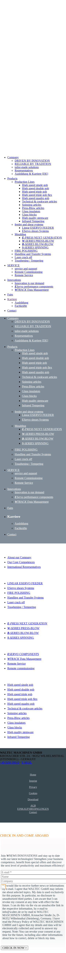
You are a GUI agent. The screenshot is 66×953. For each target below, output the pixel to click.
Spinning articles (17, 713)
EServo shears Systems (20, 588)
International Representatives (24, 566)
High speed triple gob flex (22, 699)
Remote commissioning (20, 668)
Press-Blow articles (18, 717)
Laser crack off (16, 602)
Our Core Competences (21, 562)
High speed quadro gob (20, 703)
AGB (33, 805)
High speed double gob (20, 689)
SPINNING (20, 637)
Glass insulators (16, 722)
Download (33, 799)
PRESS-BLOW (23, 628)
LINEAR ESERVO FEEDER (25, 583)
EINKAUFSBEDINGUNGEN (33, 808)
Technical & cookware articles (24, 708)
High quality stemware (20, 732)
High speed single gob (20, 684)
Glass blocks (14, 727)
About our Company (19, 557)
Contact (33, 812)
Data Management (24, 658)
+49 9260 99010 (9, 762)
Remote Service (16, 663)
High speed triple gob (19, 694)
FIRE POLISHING (18, 592)
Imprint (33, 780)
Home (33, 774)
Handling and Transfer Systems (25, 597)
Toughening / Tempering (21, 607)
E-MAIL (27, 762)
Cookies (33, 793)
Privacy (33, 787)
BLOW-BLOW (23, 632)
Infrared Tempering (18, 736)
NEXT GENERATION (27, 623)
